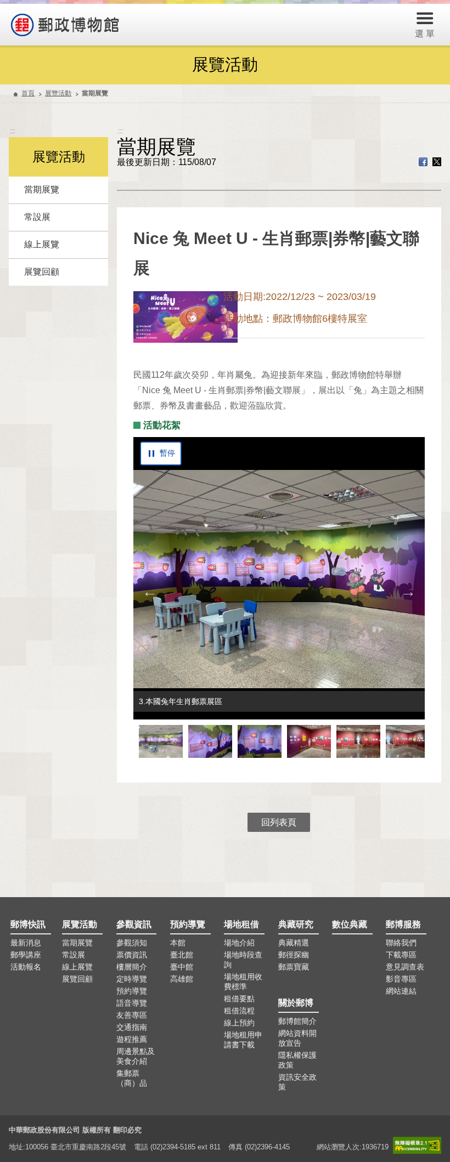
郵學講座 (25, 954)
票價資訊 (131, 954)
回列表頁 (278, 822)
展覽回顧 (41, 271)
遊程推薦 (131, 1039)
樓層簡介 (131, 966)
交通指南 (131, 1027)
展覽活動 (58, 93)
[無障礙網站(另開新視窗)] (417, 1145)
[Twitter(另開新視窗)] (436, 163)
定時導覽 (131, 978)
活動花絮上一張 (150, 592)
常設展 (37, 217)
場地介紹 (239, 942)
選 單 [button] (425, 33)
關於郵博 (295, 1002)
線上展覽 (41, 244)
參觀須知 (131, 942)
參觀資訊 (133, 924)
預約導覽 (131, 991)
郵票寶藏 (293, 966)
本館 (177, 942)
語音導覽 (131, 1003)
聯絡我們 (401, 942)
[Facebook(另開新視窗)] (423, 163)
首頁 (28, 93)
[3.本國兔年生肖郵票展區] (279, 579)
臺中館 (181, 966)
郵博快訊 (28, 924)
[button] (160, 741)
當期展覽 (41, 189)
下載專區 (401, 954)
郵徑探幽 (293, 954)
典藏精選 (293, 942)
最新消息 (25, 942)
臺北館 (181, 954)
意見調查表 (405, 966)
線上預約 (239, 1022)
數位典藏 (349, 924)
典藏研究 (295, 924)
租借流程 (239, 1010)
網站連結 (401, 991)
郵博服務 (403, 924)
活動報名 (25, 966)
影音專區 (401, 978)
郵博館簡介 (297, 1021)
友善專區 (131, 1015)
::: (12, 131)
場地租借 (241, 924)
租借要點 (239, 998)
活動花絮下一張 (408, 592)
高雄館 (181, 978)
